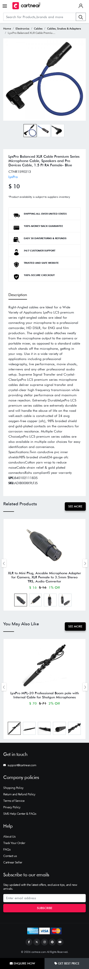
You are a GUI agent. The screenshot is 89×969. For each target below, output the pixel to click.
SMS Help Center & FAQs (19, 814)
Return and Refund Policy (19, 794)
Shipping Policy (13, 788)
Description (17, 294)
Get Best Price (68, 963)
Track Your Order (14, 843)
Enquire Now (24, 963)
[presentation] (4, 563)
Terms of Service (13, 801)
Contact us (10, 856)
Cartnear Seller (12, 862)
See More (75, 506)
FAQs (6, 849)
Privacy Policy (11, 807)
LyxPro (13, 177)
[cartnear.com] (26, 5)
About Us (9, 836)
